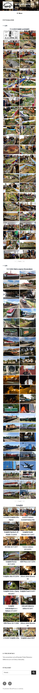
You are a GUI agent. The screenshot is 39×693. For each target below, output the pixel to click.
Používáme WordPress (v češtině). (13, 688)
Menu (20, 13)
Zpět (5, 25)
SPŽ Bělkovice (25, 4)
